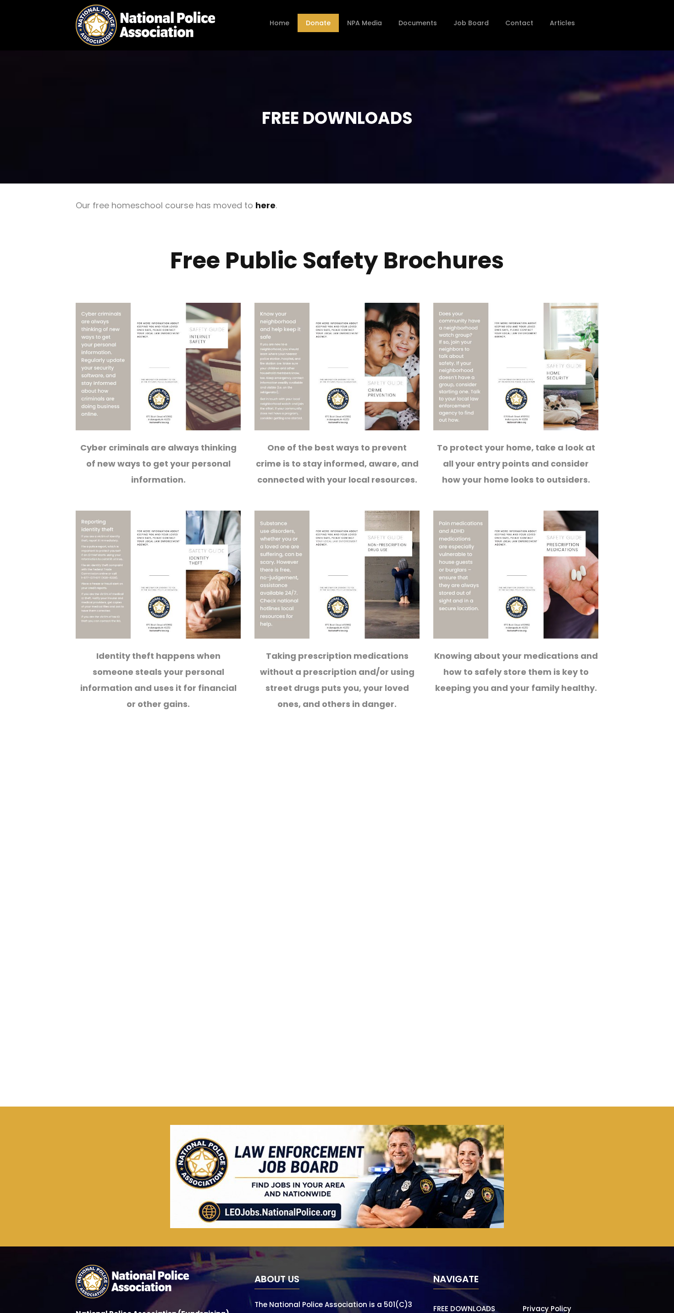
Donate (318, 23)
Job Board (471, 23)
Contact (519, 23)
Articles (562, 23)
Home (279, 23)
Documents (417, 23)
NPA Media (364, 23)
